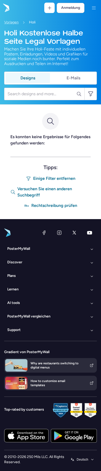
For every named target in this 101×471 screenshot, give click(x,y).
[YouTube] (89, 232)
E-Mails (73, 77)
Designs (27, 77)
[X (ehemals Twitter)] (74, 232)
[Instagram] (59, 232)
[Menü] (93, 8)
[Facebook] (44, 232)
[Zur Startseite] (5, 8)
